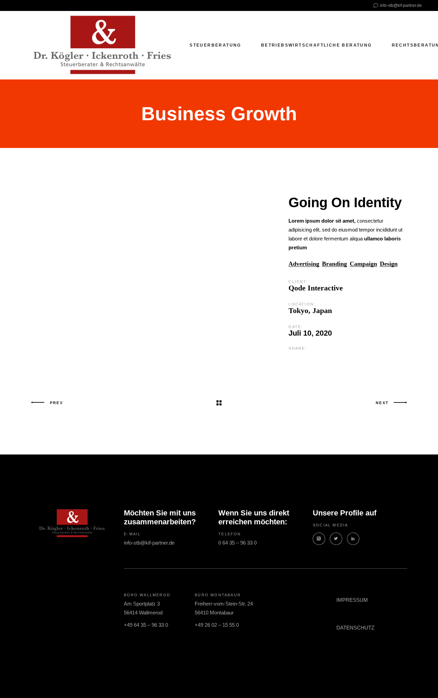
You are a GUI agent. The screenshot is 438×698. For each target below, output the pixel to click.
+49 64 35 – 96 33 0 (146, 625)
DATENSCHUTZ (355, 628)
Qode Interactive (315, 288)
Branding (334, 264)
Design (389, 264)
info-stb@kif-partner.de (149, 543)
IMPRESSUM (352, 600)
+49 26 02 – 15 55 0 (217, 625)
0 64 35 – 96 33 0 (237, 543)
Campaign (363, 264)
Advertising (303, 264)
